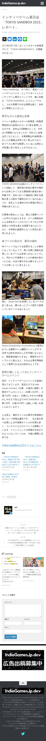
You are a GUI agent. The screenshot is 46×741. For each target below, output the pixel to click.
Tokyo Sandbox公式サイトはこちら (21, 445)
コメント (8, 602)
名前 (6, 619)
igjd (5, 32)
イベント (5, 9)
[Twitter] (23, 734)
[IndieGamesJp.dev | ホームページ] (18, 3)
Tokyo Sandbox (11, 497)
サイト (6, 627)
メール (27, 619)
